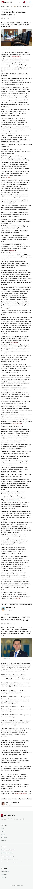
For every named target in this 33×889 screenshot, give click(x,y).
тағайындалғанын (20, 793)
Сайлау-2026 (9, 6)
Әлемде (3, 840)
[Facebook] (11, 18)
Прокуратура (13, 604)
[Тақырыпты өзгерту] (25, 2)
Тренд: (3, 6)
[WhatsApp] (5, 18)
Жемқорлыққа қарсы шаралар (9, 859)
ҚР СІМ (4, 799)
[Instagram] (2, 18)
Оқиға (2, 828)
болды (18, 598)
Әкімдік (4, 604)
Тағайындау (12, 799)
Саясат (3, 831)
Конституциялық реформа (24, 6)
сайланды (12, 250)
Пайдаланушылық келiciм (8, 850)
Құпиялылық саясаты (7, 853)
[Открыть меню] (30, 2)
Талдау (3, 834)
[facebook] (11, 819)
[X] (14, 18)
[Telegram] (8, 18)
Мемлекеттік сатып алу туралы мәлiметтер (13, 862)
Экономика (4, 837)
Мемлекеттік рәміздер (7, 856)
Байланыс (3, 874)
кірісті (9, 177)
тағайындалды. (13, 342)
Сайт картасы (5, 871)
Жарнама (3, 877)
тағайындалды (15, 56)
